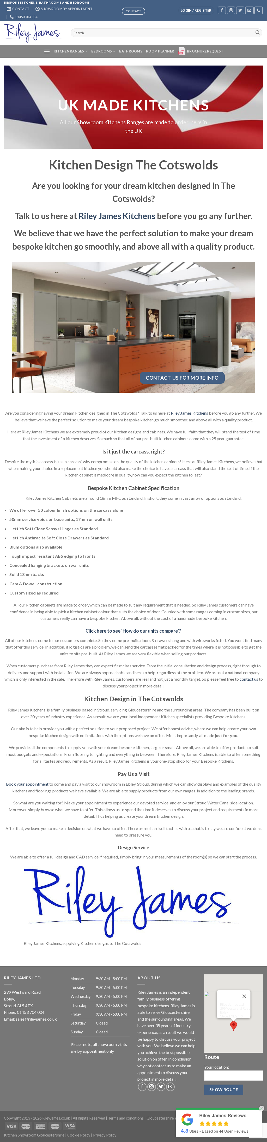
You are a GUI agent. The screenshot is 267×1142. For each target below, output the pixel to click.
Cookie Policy (78, 1135)
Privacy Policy (104, 1135)
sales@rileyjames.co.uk (36, 1018)
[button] (233, 1026)
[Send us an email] (249, 10)
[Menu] (47, 51)
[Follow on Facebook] (222, 10)
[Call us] (258, 10)
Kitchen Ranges (69, 51)
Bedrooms (101, 51)
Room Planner (160, 51)
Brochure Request (205, 51)
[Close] (244, 996)
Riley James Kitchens (117, 216)
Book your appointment (27, 783)
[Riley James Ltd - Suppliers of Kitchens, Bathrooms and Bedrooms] (33, 33)
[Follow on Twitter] (240, 10)
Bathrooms (130, 51)
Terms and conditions (126, 1118)
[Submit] (257, 32)
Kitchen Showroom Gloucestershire (34, 1135)
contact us (249, 678)
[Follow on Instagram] (231, 10)
